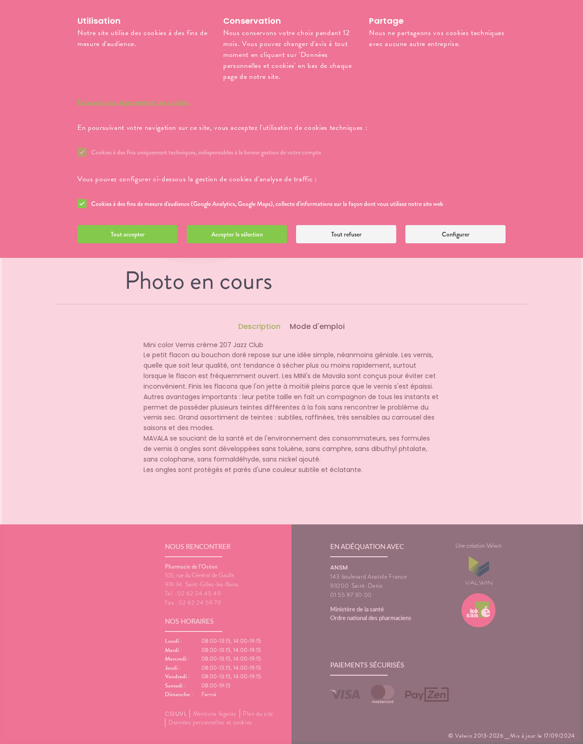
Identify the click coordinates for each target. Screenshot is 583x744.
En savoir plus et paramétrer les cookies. (133, 102)
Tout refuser (346, 234)
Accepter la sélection (237, 234)
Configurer (456, 234)
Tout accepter (128, 234)
